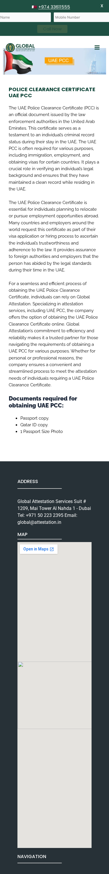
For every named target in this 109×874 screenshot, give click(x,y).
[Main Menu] (97, 47)
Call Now (52, 29)
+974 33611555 (54, 7)
